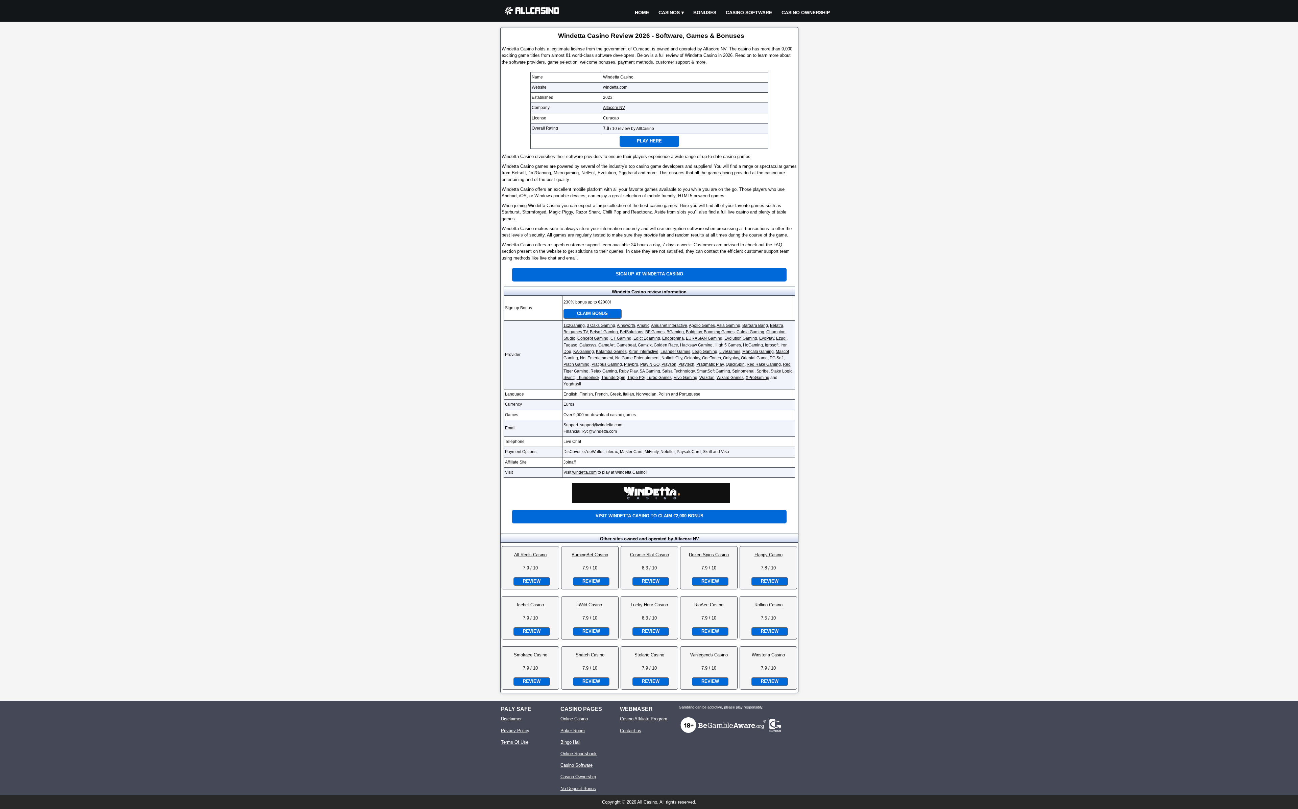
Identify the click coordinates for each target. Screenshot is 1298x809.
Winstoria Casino (768, 654)
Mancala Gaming (758, 351)
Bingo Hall (570, 742)
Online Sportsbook (578, 753)
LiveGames (729, 351)
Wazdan (707, 377)
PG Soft (777, 358)
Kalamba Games (611, 351)
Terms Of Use (514, 742)
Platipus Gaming (607, 364)
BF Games (655, 332)
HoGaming (753, 345)
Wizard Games (730, 377)
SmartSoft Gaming (713, 371)
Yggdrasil (572, 384)
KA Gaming (583, 351)
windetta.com (615, 87)
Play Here (649, 140)
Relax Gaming (604, 371)
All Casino (647, 802)
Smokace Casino (530, 654)
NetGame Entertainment (637, 358)
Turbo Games (659, 377)
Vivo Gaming (685, 377)
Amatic (643, 325)
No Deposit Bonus (578, 788)
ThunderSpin (613, 377)
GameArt (606, 345)
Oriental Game (754, 358)
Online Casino (574, 718)
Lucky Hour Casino (649, 604)
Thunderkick (588, 377)
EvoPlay (766, 338)
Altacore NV (614, 107)
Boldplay (694, 332)
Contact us (630, 730)
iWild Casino (590, 604)
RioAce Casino (708, 604)
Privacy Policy (515, 730)
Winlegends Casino (709, 654)
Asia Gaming (728, 325)
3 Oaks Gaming (601, 325)
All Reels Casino (530, 554)
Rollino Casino (768, 604)
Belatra (776, 325)
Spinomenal (743, 371)
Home (642, 12)
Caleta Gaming (750, 332)
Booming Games (719, 332)
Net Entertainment (596, 358)
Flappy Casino (768, 554)
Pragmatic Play (710, 364)
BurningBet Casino (590, 554)
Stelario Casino (649, 654)
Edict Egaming (646, 338)
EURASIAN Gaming (704, 338)
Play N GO (649, 364)
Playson (669, 364)
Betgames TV (575, 332)
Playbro (631, 364)
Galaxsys (587, 345)
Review (531, 581)
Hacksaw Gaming (696, 345)
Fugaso (570, 345)
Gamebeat (626, 345)
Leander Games (675, 351)
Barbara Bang (755, 325)
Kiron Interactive (643, 351)
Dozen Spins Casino (709, 554)
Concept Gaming (592, 338)
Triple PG (636, 377)
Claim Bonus (592, 313)
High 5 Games (728, 345)
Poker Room (572, 730)
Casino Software (749, 12)
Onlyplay (731, 358)
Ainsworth (626, 325)
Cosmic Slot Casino (649, 554)
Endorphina (673, 338)
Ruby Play (628, 371)
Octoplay (692, 358)
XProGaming (757, 377)
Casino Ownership (806, 12)
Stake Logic (781, 371)
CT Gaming (620, 338)
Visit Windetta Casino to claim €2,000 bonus (649, 515)
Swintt (569, 377)
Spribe (762, 371)
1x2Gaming (574, 325)
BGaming (675, 332)
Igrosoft (771, 345)
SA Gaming (650, 371)
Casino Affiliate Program (643, 718)
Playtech (686, 364)
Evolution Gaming (740, 338)
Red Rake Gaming (764, 364)
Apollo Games (702, 325)
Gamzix (645, 345)
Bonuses (704, 12)
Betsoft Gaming (604, 332)
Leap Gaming (704, 351)
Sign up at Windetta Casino (649, 273)
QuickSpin (735, 364)
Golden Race (666, 345)
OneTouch (711, 358)
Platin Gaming (576, 364)
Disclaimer (511, 718)
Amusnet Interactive (669, 325)
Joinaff (569, 462)
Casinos (669, 12)
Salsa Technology (678, 371)
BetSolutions (631, 332)
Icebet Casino (530, 604)
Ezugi (781, 338)
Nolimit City (672, 358)
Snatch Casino (590, 654)
